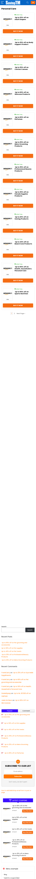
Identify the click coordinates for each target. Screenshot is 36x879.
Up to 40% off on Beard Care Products (23, 243)
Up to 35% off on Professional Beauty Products (23, 169)
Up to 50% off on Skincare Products (22, 93)
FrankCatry (5, 672)
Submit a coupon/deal (11, 878)
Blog (5, 874)
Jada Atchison (6, 700)
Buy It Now (18, 31)
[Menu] (2, 2)
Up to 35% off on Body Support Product (24, 43)
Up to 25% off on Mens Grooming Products (22, 144)
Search (3, 627)
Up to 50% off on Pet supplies (12, 648)
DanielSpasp (6, 693)
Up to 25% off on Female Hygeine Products (22, 194)
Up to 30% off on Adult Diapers (22, 18)
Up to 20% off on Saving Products (22, 218)
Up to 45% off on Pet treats (11, 651)
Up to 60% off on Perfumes (22, 118)
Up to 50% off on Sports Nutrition (22, 293)
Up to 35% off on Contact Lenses (22, 68)
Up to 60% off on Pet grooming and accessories (21, 807)
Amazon (14, 810)
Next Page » (21, 313)
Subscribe (33, 2)
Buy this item (27, 811)
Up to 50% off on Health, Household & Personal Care (23, 269)
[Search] (27, 2)
